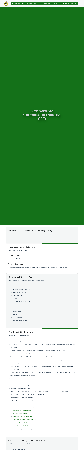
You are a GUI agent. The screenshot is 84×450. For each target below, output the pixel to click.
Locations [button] (39, 3)
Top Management (24, 3)
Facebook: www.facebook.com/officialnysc (22, 410)
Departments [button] (32, 3)
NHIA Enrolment (46, 3)
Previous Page (5, 447)
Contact (72, 3)
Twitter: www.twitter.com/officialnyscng (21, 413)
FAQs (76, 3)
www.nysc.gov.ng (33, 403)
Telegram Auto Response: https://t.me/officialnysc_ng (24, 422)
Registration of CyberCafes (63, 3)
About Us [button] (17, 3)
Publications (54, 3)
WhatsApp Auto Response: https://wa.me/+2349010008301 (25, 419)
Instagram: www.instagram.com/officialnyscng (22, 416)
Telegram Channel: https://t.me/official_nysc (22, 425)
